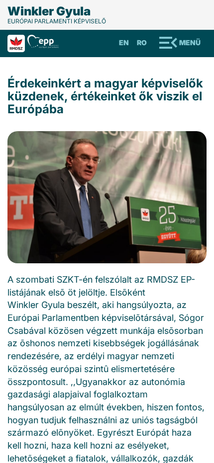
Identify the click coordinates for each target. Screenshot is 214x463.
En (124, 42)
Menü (190, 42)
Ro (142, 42)
